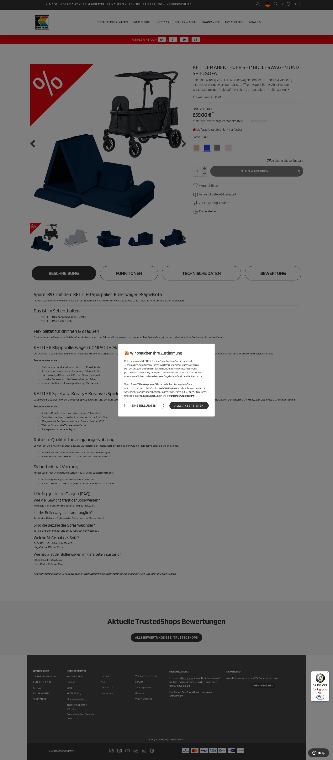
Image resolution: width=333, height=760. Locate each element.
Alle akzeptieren (189, 405)
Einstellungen (143, 405)
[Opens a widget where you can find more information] (318, 753)
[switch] (320, 697)
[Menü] (327, 673)
